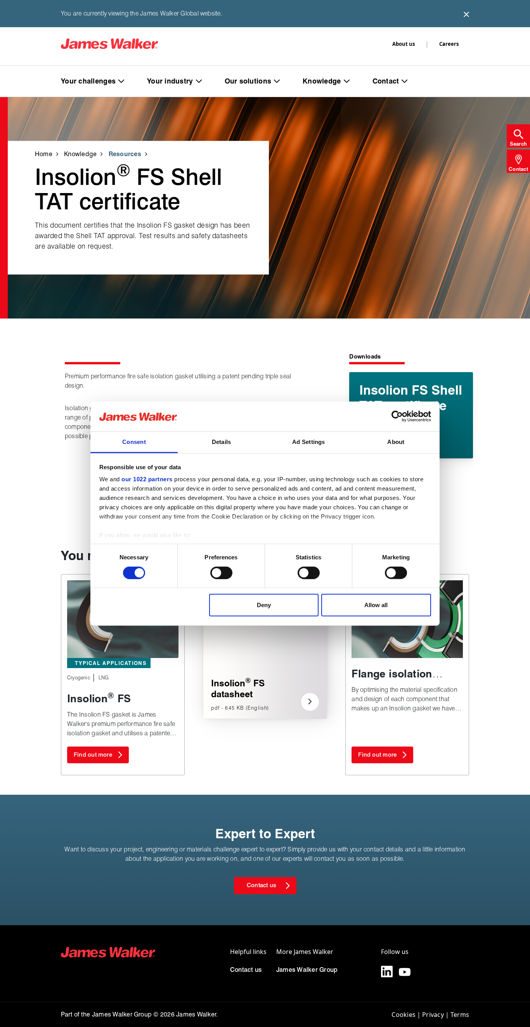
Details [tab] (221, 442)
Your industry (170, 81)
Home (43, 153)
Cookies (403, 1014)
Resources (125, 153)
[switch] (221, 572)
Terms (459, 1014)
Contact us (246, 969)
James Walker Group (307, 969)
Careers (449, 44)
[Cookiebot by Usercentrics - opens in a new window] (397, 416)
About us (403, 44)
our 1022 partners (147, 479)
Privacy (433, 1014)
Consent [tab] (134, 442)
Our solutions (248, 81)
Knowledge (322, 81)
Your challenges (88, 81)
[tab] (518, 136)
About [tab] (395, 442)
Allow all (376, 605)
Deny (264, 605)
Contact (385, 81)
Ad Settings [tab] (308, 442)
